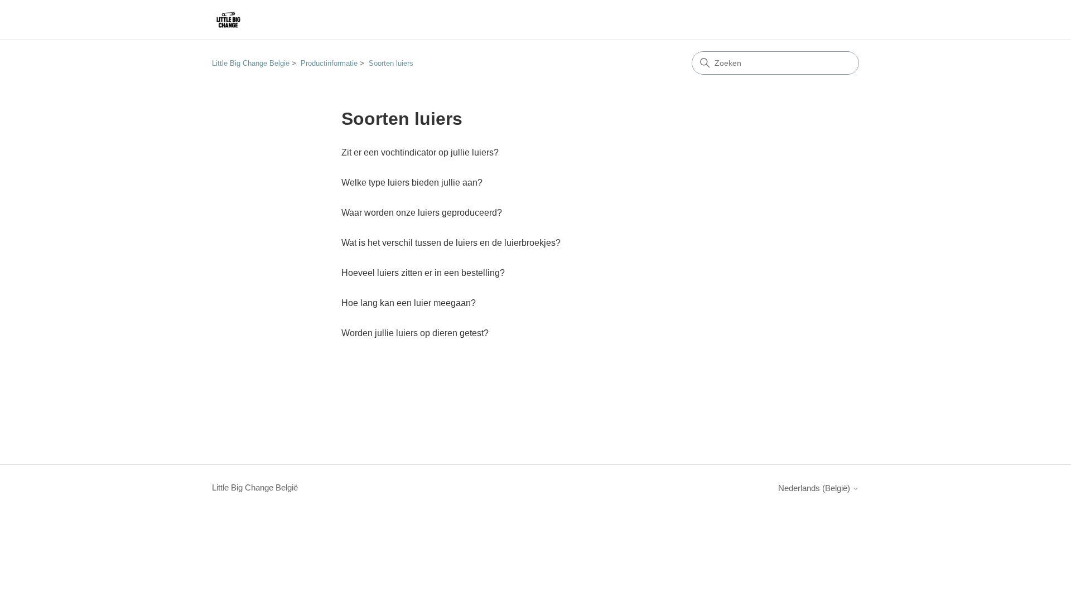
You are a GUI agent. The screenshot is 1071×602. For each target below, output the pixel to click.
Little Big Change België (251, 63)
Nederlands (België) (815, 488)
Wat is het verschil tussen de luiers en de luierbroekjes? (451, 242)
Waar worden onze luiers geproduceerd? (421, 212)
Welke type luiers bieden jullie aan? (412, 182)
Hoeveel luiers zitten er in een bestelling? (423, 273)
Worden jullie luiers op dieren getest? (415, 333)
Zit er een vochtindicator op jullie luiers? (420, 152)
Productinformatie (329, 63)
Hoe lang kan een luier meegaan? (408, 303)
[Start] (228, 19)
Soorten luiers (391, 63)
